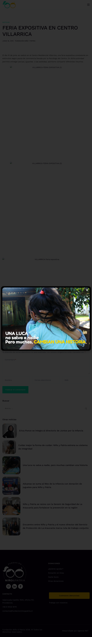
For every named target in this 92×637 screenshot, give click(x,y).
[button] (87, 290)
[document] (46, 318)
